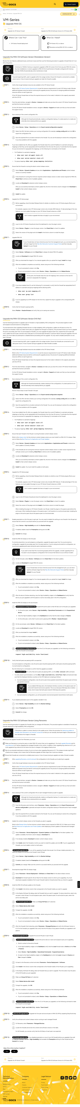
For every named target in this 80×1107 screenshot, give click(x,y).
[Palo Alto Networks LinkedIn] (66, 1079)
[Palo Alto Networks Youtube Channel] (74, 1079)
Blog (4, 1089)
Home (4, 13)
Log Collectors (9, 745)
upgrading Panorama (20, 759)
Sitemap (5, 1096)
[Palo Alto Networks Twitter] (71, 1079)
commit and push (31, 759)
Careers (24, 1085)
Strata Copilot (71, 4)
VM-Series (9, 13)
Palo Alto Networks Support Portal (54, 570)
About (23, 1082)
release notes (22, 437)
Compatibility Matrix (8, 1091)
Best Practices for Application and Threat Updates (35, 439)
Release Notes (23, 824)
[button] (78, 884)
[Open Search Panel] (54, 4)
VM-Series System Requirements (28, 88)
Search (5, 1086)
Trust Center (44, 1085)
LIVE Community (26, 1090)
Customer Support (27, 1087)
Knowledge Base (26, 1092)
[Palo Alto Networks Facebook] (62, 1079)
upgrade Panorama (66, 743)
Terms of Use (44, 1087)
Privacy (43, 1082)
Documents (44, 1090)
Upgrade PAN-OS (17, 13)
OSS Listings (6, 1094)
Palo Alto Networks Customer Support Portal (49, 244)
